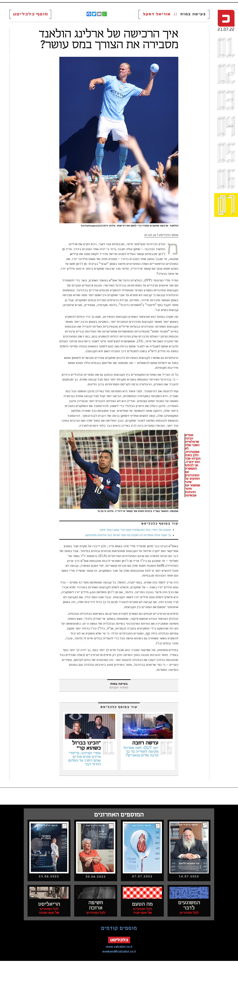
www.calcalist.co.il (119, 947)
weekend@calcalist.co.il (119, 951)
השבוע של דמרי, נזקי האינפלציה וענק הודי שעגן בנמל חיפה (135, 530)
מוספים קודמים (119, 928)
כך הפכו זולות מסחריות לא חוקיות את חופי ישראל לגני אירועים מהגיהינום (128, 535)
